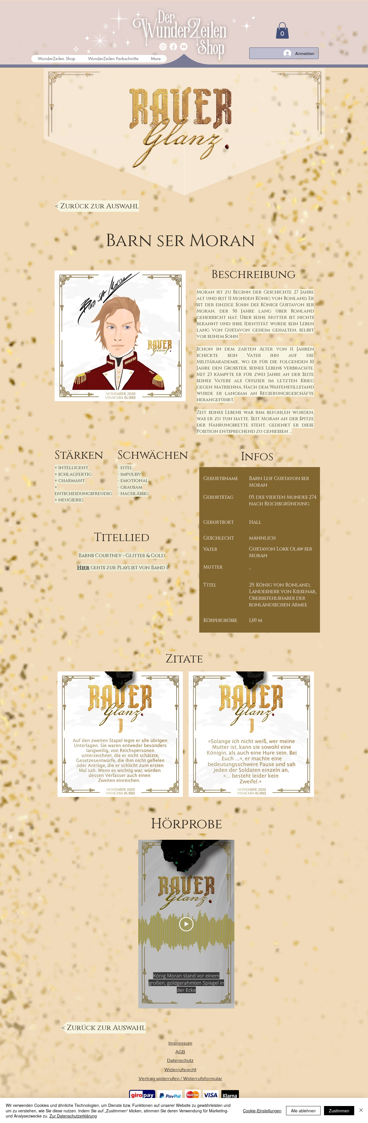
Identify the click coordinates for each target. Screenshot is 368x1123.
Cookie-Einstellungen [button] (262, 1111)
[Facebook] (173, 46)
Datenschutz (180, 1060)
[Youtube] (183, 46)
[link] (282, 30)
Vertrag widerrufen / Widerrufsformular (180, 1078)
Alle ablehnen (303, 1111)
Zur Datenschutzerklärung (73, 1116)
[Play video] (186, 924)
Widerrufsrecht (180, 1069)
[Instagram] (163, 46)
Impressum (180, 1043)
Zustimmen (339, 1111)
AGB (180, 1051)
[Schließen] (361, 1110)
